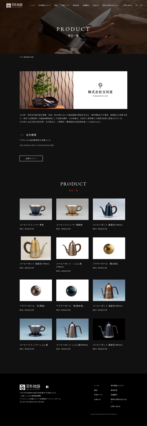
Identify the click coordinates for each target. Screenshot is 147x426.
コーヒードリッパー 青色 (32, 225)
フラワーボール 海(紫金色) (70, 306)
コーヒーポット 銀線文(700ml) (107, 225)
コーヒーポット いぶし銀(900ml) (72, 345)
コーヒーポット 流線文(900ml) (107, 306)
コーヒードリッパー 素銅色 (69, 225)
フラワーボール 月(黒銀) (32, 306)
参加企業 (76, 5)
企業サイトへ (31, 158)
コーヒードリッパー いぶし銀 (34, 345)
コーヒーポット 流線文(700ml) (34, 264)
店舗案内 (86, 5)
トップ (32, 5)
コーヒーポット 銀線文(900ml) (107, 345)
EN (142, 5)
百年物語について (45, 5)
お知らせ (96, 5)
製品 (56, 5)
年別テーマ (65, 5)
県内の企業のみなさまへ (111, 5)
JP (136, 5)
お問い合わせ (127, 5)
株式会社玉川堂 (29, 229)
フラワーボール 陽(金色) (105, 264)
